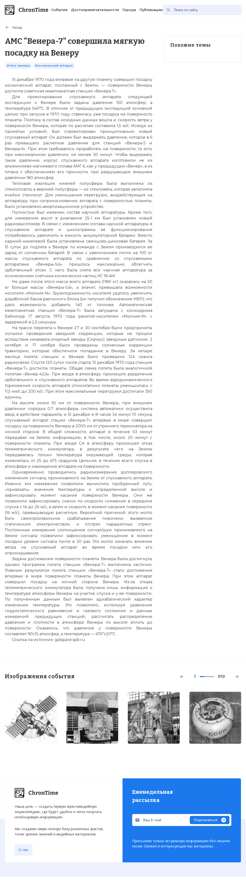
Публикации (151, 10)
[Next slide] (237, 676)
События (59, 10)
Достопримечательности (95, 10)
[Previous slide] (182, 676)
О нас (23, 850)
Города (129, 10)
